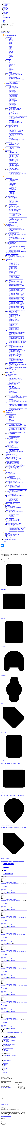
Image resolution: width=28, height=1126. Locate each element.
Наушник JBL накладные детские (17, 364)
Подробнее (3, 889)
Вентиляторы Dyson (14, 400)
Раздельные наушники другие (16, 307)
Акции (5, 7)
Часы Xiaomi (12, 180)
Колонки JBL (12, 263)
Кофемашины (12, 387)
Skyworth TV (12, 420)
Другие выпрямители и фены (16, 493)
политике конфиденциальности (10, 1115)
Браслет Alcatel (13, 204)
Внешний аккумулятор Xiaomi (16, 525)
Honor (10, 42)
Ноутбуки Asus (13, 88)
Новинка (6, 870)
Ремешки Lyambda (13, 220)
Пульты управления (14, 437)
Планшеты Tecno (13, 168)
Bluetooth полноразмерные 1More (17, 340)
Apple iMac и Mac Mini (14, 147)
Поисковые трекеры (14, 514)
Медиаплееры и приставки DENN (17, 432)
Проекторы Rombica (14, 449)
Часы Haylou (12, 188)
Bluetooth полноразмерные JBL (16, 336)
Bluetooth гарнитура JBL (15, 351)
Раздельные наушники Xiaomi (16, 282)
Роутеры (11, 112)
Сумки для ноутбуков (14, 114)
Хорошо (3, 1118)
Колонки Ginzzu (13, 272)
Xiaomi (11, 40)
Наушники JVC (13, 325)
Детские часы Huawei (14, 207)
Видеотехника (6, 1045)
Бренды (5, 13)
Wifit (10, 60)
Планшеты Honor (13, 156)
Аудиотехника (6, 1042)
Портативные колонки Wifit (16, 279)
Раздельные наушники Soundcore (17, 310)
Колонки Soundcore (14, 277)
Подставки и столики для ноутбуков (18, 116)
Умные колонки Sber (14, 232)
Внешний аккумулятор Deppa (16, 531)
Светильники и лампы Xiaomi (16, 238)
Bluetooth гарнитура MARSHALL (17, 350)
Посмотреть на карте (6, 1087)
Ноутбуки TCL (12, 107)
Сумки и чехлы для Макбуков (16, 117)
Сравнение (14, 890)
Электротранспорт (8, 1046)
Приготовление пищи (14, 388)
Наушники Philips (13, 323)
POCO (10, 46)
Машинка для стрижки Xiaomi (16, 483)
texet (10, 70)
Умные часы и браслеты (9, 1040)
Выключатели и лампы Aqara (16, 245)
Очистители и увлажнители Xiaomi (18, 404)
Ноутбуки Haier (13, 100)
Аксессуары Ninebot (14, 467)
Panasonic (11, 69)
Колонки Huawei (13, 266)
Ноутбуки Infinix (13, 96)
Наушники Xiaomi (13, 314)
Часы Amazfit (12, 189)
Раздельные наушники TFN (16, 301)
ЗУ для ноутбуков (13, 113)
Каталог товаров (5, 32)
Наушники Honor (13, 317)
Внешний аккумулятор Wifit (16, 529)
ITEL (10, 48)
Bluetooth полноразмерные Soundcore (18, 341)
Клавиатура (12, 111)
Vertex (10, 72)
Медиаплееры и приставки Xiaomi (17, 425)
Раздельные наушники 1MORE (16, 299)
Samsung (11, 39)
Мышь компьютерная (14, 109)
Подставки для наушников (15, 133)
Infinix (10, 50)
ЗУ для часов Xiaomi (14, 215)
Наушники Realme (13, 321)
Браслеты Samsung (13, 198)
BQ (10, 61)
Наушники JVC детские (15, 365)
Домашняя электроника (9, 1044)
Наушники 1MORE (14, 328)
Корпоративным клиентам (9, 539)
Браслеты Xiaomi (13, 197)
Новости (5, 8)
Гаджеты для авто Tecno (15, 507)
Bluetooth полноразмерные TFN (17, 342)
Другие (11, 230)
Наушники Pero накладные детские (17, 367)
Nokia (10, 66)
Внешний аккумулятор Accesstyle (17, 527)
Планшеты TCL (13, 167)
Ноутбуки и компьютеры (9, 1037)
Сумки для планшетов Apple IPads (17, 173)
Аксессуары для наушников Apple (17, 308)
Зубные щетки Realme (14, 486)
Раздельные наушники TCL (16, 305)
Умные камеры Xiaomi (14, 239)
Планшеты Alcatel (13, 164)
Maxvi (10, 65)
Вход (4, 16)
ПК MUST (11, 148)
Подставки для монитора (15, 131)
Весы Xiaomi (12, 476)
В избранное (5, 892)
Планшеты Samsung (14, 154)
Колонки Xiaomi (13, 262)
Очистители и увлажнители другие (18, 408)
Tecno (10, 43)
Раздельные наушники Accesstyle (17, 306)
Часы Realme (12, 185)
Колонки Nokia (13, 268)
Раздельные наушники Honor (16, 286)
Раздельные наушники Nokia (16, 290)
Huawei (11, 47)
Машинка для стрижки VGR (16, 482)
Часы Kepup (12, 193)
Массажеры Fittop (13, 498)
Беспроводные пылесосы (15, 378)
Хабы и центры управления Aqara (17, 251)
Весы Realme (12, 474)
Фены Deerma (12, 494)
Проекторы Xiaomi (13, 447)
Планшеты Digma (13, 163)
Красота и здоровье (8, 1048)
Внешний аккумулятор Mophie (16, 528)
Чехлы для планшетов (14, 174)
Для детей (5, 1050)
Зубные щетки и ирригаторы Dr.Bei (18, 489)
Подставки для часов (14, 136)
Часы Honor (12, 184)
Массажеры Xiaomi (14, 500)
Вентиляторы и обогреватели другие (18, 401)
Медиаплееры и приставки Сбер (17, 429)
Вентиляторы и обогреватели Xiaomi (18, 396)
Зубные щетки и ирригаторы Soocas (18, 490)
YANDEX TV (12, 416)
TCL (10, 57)
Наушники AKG (13, 324)
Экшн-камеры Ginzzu (14, 443)
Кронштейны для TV (14, 436)
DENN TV (11, 417)
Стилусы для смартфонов (15, 74)
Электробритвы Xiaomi (15, 480)
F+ (9, 63)
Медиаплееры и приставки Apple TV (18, 424)
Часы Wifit (11, 192)
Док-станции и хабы (14, 127)
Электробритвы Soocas (14, 478)
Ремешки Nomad (13, 222)
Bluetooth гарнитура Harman (16, 359)
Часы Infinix (12, 195)
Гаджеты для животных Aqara (16, 256)
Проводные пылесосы (14, 380)
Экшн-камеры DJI (13, 442)
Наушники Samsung (14, 320)
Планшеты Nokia (13, 159)
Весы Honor (12, 473)
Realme (11, 44)
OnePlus (11, 56)
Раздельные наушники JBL (15, 284)
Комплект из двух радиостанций (17, 511)
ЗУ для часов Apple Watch (15, 214)
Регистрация (6, 17)
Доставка (5, 4)
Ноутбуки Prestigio (13, 105)
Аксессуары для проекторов (16, 451)
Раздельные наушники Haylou (16, 297)
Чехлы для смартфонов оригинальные (14, 81)
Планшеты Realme (13, 160)
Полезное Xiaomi (13, 237)
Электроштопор (13, 393)
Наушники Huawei (13, 319)
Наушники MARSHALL (15, 315)
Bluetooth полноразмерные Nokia (17, 337)
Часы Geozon (12, 187)
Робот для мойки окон (14, 382)
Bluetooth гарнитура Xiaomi (16, 346)
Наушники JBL (13, 316)
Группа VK (3, 541)
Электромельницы (13, 389)
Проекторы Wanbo (13, 450)
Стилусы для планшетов (15, 172)
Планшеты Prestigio (14, 165)
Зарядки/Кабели (13, 77)
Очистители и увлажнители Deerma (18, 405)
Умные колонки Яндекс (15, 228)
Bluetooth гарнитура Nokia (15, 355)
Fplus (10, 55)
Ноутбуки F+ (12, 101)
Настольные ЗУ (13, 129)
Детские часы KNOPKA (15, 209)
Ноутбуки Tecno (13, 95)
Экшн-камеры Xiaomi (14, 440)
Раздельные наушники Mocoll (16, 293)
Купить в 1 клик (6, 890)
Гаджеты (5, 1049)
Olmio (10, 68)
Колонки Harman (13, 273)
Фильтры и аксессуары (14, 409)
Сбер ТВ (11, 421)
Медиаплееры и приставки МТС (17, 428)
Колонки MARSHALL (14, 264)
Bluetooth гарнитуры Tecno (15, 360)
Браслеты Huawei (13, 201)
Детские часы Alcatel (14, 206)
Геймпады (11, 120)
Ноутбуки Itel (12, 104)
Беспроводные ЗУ (13, 126)
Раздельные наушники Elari (16, 298)
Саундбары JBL (13, 369)
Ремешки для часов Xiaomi (15, 219)
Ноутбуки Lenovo (13, 94)
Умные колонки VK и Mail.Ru (16, 229)
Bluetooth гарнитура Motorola (16, 356)
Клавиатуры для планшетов (16, 170)
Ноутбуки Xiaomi (13, 87)
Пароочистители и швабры (15, 379)
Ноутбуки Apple (13, 86)
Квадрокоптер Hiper (14, 520)
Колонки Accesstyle (14, 269)
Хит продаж (8, 874)
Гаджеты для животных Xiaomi (16, 258)
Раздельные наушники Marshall (16, 285)
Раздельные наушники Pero (16, 302)
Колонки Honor (13, 276)
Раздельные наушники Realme (16, 303)
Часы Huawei (12, 183)
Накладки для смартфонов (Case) (17, 79)
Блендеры (11, 386)
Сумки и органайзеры (14, 140)
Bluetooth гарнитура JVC (15, 358)
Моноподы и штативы (14, 78)
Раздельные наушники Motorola (17, 292)
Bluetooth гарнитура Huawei (16, 353)
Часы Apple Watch (13, 179)
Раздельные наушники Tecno (16, 289)
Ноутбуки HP (12, 90)
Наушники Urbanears (14, 327)
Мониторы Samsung (14, 143)
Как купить (6, 12)
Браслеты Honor (13, 200)
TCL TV (11, 419)
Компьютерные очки (14, 121)
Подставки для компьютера (16, 130)
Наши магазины (7, 1)
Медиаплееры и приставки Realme (17, 427)
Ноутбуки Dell (12, 99)
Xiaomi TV (11, 415)
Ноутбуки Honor (13, 91)
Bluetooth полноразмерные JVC (17, 338)
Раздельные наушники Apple (16, 281)
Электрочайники (13, 392)
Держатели (12, 75)
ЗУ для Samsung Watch (14, 213)
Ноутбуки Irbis (12, 103)
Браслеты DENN (13, 202)
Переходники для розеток (15, 512)
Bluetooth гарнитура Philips (15, 349)
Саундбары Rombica (14, 371)
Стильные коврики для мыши (16, 139)
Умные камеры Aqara (14, 250)
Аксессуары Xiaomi (14, 468)
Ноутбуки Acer (12, 98)
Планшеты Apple (13, 152)
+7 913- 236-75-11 (19, 1081)
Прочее (11, 138)
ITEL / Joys (12, 64)
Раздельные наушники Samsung (17, 288)
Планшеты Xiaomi (13, 155)
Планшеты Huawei (13, 157)
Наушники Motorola (14, 329)
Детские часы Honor (14, 210)
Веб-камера (12, 118)
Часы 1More (12, 191)
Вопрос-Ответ (6, 3)
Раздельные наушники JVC (16, 295)
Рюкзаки (11, 515)
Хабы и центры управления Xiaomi (17, 241)
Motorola (11, 52)
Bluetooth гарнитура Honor (15, 354)
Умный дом (6, 1041)
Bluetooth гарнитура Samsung (16, 347)
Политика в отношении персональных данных (6, 1094)
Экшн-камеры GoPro (14, 441)
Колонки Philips (13, 267)
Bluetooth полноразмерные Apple (17, 332)
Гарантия (5, 5)
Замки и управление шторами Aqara (18, 248)
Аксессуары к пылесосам (15, 377)
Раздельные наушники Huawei (16, 294)
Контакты (5, 9)
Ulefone (11, 53)
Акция (6, 867)
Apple (10, 38)
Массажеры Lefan (13, 499)
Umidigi (11, 51)
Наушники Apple (13, 312)
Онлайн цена (8, 864)
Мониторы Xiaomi (13, 144)
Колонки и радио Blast (14, 275)
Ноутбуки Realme (13, 92)
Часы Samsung (12, 182)
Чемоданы (11, 516)
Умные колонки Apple (14, 226)
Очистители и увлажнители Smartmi (18, 406)
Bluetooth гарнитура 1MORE (16, 362)
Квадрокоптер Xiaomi (14, 519)
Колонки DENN (13, 271)
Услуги (5, 10)
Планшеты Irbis (13, 161)
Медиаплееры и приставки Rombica (18, 430)
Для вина (11, 391)
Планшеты (6, 1039)
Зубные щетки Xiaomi (14, 487)
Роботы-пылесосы (13, 383)
